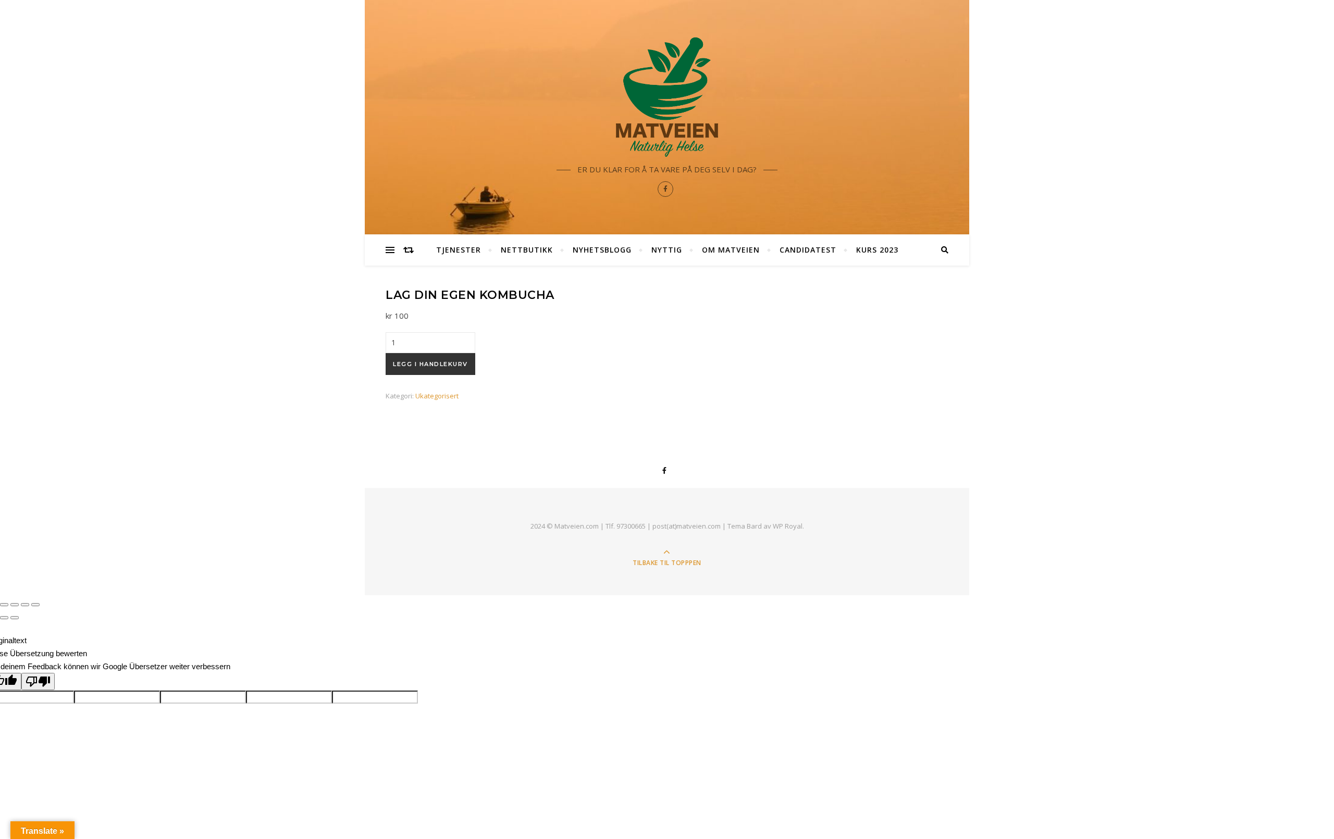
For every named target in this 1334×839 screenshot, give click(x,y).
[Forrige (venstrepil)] (4, 617)
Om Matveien (731, 250)
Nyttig (666, 250)
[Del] (14, 604)
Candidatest (808, 250)
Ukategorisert (437, 395)
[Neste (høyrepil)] (14, 617)
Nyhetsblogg (602, 250)
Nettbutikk (527, 250)
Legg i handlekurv (430, 364)
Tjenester (458, 250)
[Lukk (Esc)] (4, 604)
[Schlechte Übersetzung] (38, 681)
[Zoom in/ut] (35, 604)
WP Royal (787, 526)
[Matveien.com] (667, 96)
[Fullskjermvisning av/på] (25, 604)
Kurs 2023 (877, 250)
